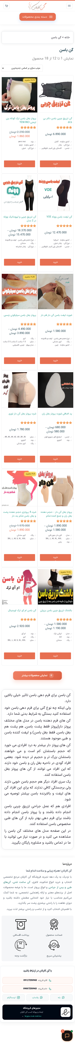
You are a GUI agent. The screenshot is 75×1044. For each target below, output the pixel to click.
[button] (55, 163)
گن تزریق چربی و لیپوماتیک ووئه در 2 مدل (19, 219)
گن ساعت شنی (21, 882)
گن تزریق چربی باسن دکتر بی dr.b (57, 120)
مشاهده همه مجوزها (31, 1016)
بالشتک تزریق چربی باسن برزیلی (56, 610)
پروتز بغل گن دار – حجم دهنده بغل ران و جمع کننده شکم (56, 514)
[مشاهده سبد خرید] (6, 6)
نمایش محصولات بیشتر (34, 676)
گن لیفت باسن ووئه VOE (59, 217)
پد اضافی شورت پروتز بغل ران (57, 414)
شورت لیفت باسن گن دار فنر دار (56, 315)
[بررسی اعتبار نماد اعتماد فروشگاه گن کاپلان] (65, 1012)
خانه (67, 37)
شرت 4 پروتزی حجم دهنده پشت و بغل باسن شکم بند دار (19, 514)
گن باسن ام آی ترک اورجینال (22, 610)
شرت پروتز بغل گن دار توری (22, 414)
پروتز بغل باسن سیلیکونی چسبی (20, 315)
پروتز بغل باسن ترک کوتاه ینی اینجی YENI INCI (21, 120)
